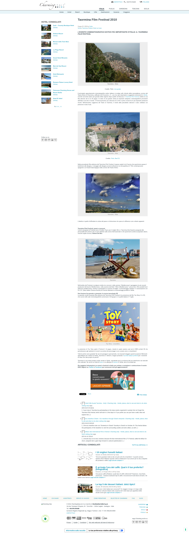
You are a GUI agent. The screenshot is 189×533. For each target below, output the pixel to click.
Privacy (69, 523)
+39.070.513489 (131, 2)
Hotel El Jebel (57, 98)
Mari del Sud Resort (59, 66)
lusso (101, 362)
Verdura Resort (58, 33)
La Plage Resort (58, 50)
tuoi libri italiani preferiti (131, 355)
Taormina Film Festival (132, 96)
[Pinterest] (49, 140)
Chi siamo (55, 498)
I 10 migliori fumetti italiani (109, 452)
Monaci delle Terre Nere (61, 41)
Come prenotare (100, 498)
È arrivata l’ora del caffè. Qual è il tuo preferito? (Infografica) (120, 468)
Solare (91, 28)
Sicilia (80, 28)
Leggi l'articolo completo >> (116, 460)
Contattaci (118, 2)
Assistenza (67, 498)
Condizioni (83, 523)
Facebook (98, 367)
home (45, 498)
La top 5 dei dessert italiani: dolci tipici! (115, 484)
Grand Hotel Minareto (60, 58)
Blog (141, 498)
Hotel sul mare (97, 28)
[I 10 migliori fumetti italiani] (86, 456)
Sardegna (142, 504)
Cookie (75, 523)
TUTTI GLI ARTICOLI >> (140, 445)
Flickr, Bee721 (115, 158)
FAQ (133, 498)
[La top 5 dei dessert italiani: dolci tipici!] (86, 488)
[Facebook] (42, 140)
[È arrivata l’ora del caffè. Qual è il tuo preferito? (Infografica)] (86, 471)
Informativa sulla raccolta (75, 530)
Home (61, 12)
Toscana (142, 507)
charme (115, 362)
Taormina (85, 28)
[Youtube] (52, 140)
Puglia (143, 512)
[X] (55, 140)
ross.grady (117, 89)
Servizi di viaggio (82, 498)
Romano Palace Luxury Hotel (63, 82)
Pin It (89, 394)
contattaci (71, 513)
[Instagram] (46, 140)
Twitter (91, 367)
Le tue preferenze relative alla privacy (103, 530)
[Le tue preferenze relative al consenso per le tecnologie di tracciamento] (185, 529)
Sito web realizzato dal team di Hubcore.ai (101, 523)
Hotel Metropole (58, 74)
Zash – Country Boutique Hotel (63, 25)
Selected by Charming (119, 498)
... (59, 106)
